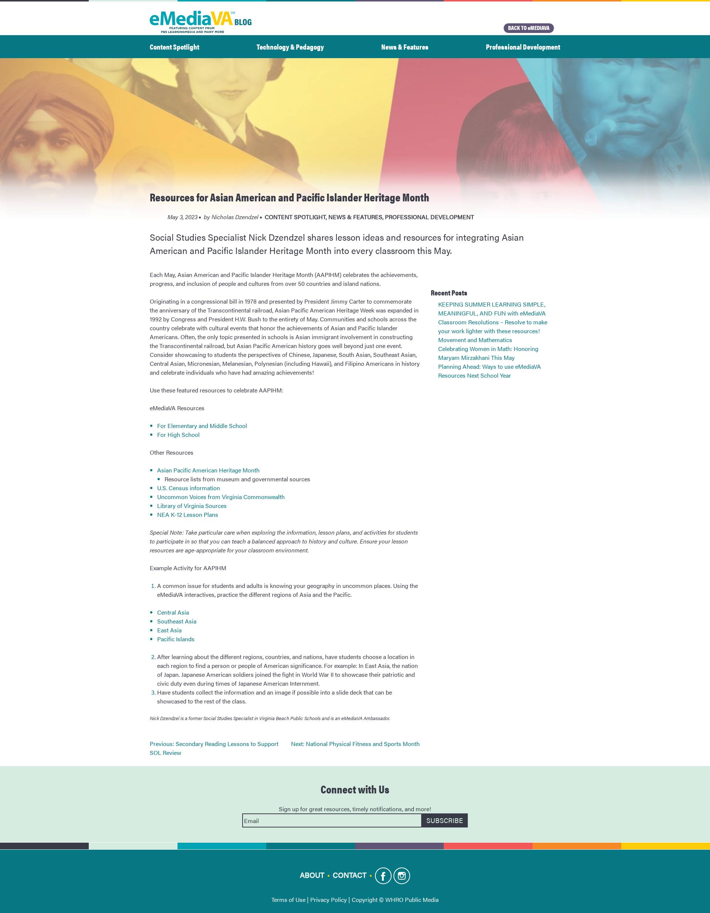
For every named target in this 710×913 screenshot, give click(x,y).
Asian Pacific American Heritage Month (209, 470)
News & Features (405, 46)
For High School (178, 434)
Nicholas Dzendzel (235, 217)
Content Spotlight (174, 46)
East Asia (169, 630)
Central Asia (173, 612)
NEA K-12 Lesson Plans (187, 514)
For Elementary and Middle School (202, 425)
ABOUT (312, 874)
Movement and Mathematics (475, 339)
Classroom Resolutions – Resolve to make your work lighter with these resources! (492, 326)
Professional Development (523, 46)
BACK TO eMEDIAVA (529, 27)
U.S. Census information (188, 488)
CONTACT (349, 874)
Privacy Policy (328, 899)
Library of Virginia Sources (192, 505)
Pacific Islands (176, 639)
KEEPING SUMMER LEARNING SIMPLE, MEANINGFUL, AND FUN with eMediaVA (492, 308)
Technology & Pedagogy (290, 46)
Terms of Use (288, 899)
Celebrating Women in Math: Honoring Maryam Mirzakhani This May (488, 353)
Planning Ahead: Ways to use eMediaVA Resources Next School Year (489, 370)
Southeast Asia (176, 621)
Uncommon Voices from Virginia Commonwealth (221, 496)
